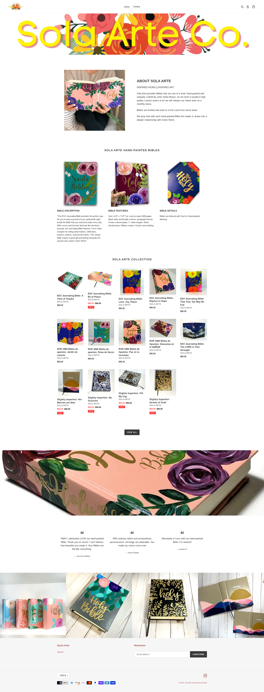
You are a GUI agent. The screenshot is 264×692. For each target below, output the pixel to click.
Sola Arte (188, 683)
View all (132, 432)
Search (60, 652)
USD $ (63, 675)
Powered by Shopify (199, 683)
